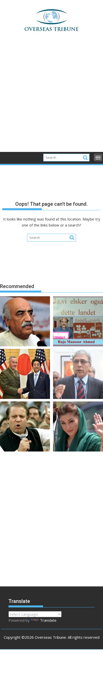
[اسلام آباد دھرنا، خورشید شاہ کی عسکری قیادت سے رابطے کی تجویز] (25, 322)
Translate (48, 620)
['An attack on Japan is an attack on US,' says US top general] (25, 374)
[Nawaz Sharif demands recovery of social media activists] (25, 427)
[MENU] (98, 157)
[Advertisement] (51, 98)
